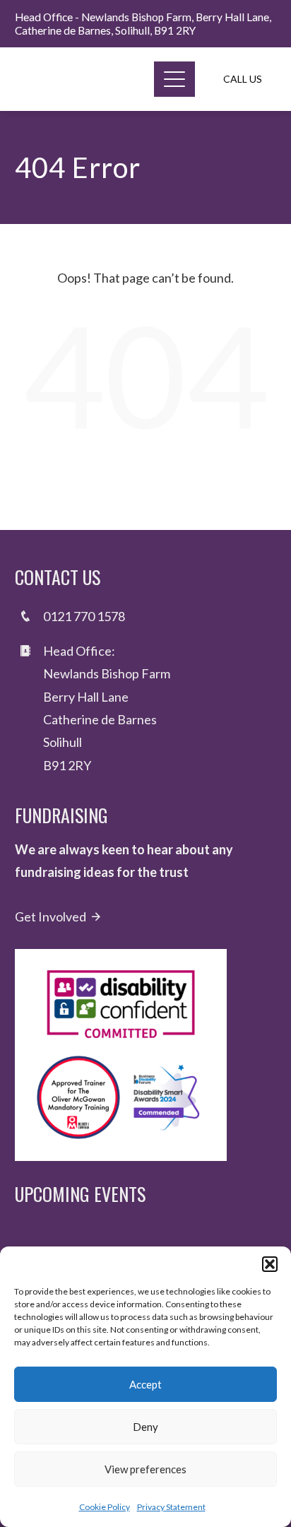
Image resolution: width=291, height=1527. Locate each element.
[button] (270, 1264)
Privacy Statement (171, 1507)
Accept (145, 1384)
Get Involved (50, 916)
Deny (145, 1426)
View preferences (145, 1469)
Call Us (242, 79)
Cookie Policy (104, 1507)
